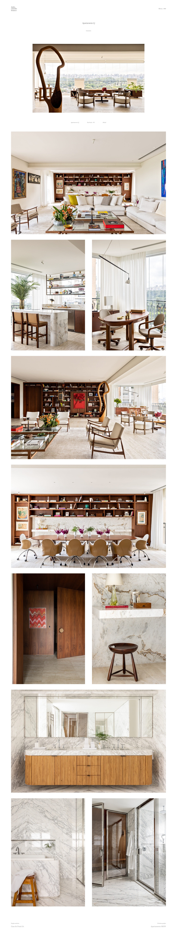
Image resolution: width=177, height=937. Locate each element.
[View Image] (88, 182)
